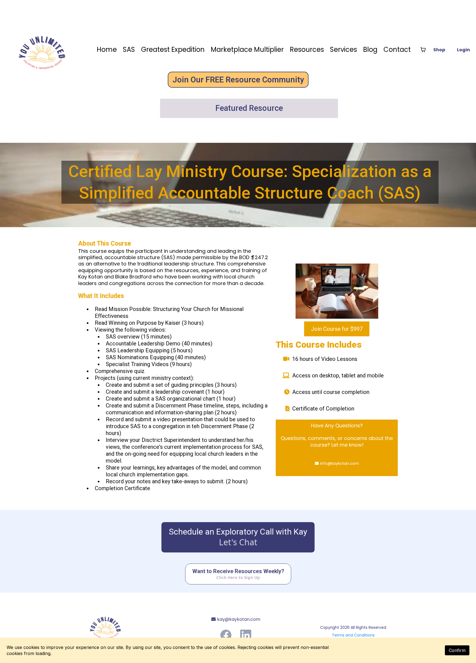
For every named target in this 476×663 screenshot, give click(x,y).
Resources (307, 49)
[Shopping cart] (423, 49)
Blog (370, 49)
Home (107, 49)
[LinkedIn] (246, 635)
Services (343, 49)
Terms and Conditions (353, 635)
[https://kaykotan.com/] (120, 625)
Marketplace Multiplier (247, 49)
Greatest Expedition (173, 49)
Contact (397, 49)
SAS (129, 49)
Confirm (457, 650)
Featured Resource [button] (250, 108)
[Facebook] (226, 635)
